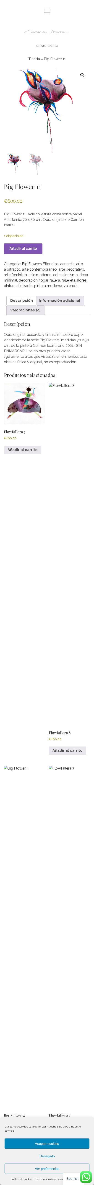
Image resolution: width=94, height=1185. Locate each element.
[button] (82, 75)
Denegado (47, 1156)
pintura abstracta (18, 286)
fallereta (69, 280)
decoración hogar (33, 280)
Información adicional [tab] (59, 300)
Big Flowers (32, 264)
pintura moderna (48, 286)
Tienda (34, 59)
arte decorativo (71, 269)
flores (81, 280)
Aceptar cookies (47, 1144)
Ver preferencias (47, 1169)
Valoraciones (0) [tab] (25, 310)
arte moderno (40, 275)
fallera (55, 280)
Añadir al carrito (23, 249)
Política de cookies (22, 1179)
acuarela (67, 264)
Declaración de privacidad (51, 1179)
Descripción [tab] (21, 300)
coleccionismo (65, 275)
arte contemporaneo (39, 269)
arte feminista (15, 275)
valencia (71, 286)
